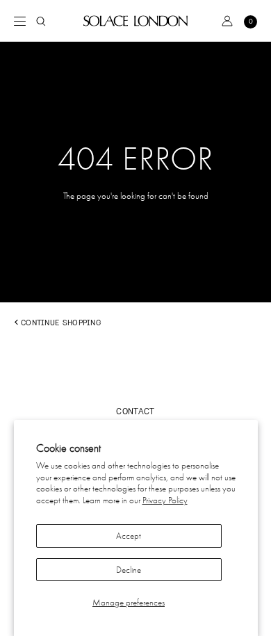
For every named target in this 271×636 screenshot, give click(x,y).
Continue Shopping (61, 322)
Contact (135, 411)
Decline (128, 569)
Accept (128, 535)
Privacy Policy (165, 500)
